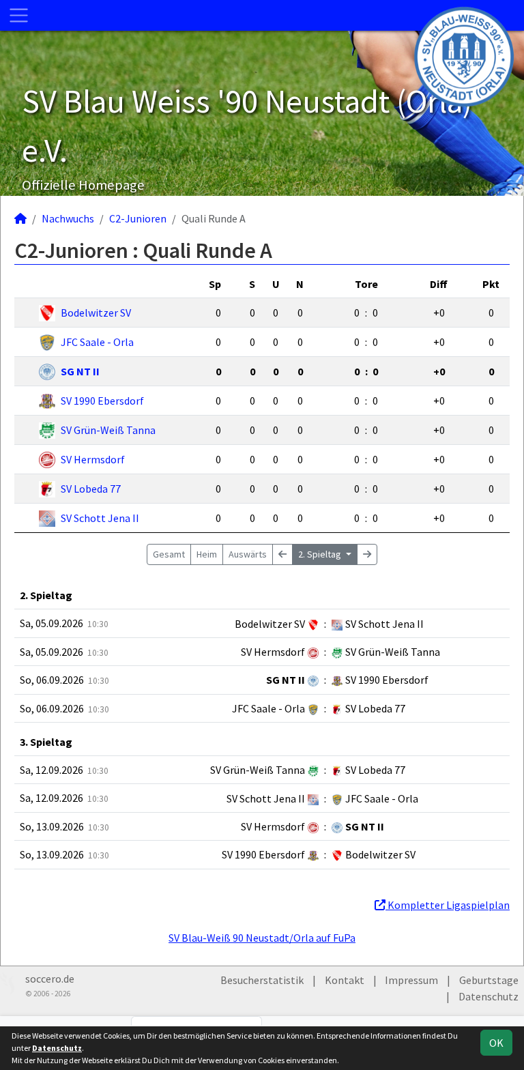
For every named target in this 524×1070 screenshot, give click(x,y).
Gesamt (169, 554)
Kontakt (344, 980)
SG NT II (80, 371)
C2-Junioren (137, 218)
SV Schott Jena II (100, 518)
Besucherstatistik (262, 980)
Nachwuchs (68, 218)
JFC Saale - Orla (97, 342)
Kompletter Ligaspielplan (447, 905)
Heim (206, 554)
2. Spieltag (320, 554)
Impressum (411, 980)
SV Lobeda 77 (91, 488)
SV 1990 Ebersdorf (102, 400)
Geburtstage (489, 980)
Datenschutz (488, 996)
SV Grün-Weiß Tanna (108, 430)
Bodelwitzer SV (96, 312)
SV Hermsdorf (93, 459)
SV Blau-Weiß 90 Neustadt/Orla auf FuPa (262, 937)
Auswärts (248, 554)
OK (496, 1043)
